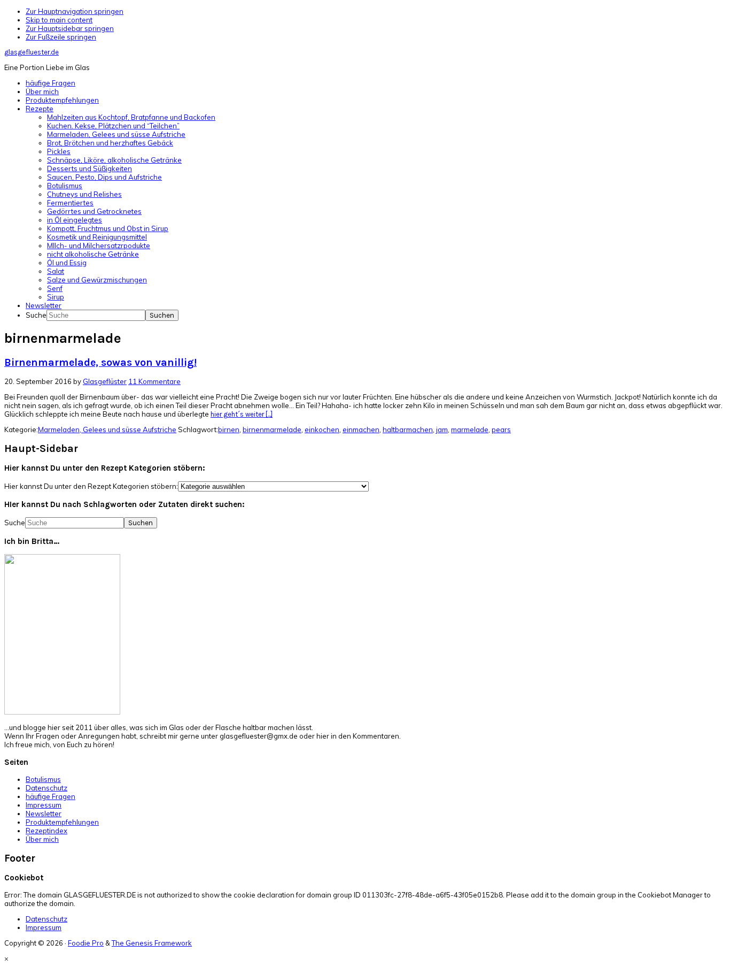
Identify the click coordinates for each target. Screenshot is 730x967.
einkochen (322, 429)
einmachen (361, 429)
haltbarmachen (408, 429)
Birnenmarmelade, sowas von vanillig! (100, 362)
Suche (36, 315)
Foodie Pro (86, 943)
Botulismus (43, 779)
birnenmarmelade (272, 429)
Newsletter (43, 813)
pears (501, 429)
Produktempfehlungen (62, 822)
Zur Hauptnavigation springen (74, 11)
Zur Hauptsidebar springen (70, 28)
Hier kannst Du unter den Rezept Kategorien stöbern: (91, 486)
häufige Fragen (50, 796)
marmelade (469, 429)
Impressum (43, 805)
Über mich (42, 839)
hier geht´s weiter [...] (242, 414)
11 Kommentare (154, 381)
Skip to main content (59, 20)
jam (442, 429)
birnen (228, 429)
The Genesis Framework (152, 943)
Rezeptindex (46, 830)
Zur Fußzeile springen (61, 37)
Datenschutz (46, 788)
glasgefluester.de (31, 52)
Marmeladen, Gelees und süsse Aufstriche (107, 429)
